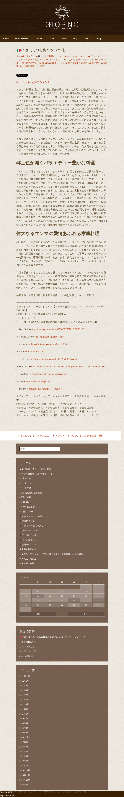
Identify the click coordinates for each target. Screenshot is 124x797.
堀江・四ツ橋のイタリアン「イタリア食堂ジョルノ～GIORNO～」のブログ (47, 792)
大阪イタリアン (57, 62)
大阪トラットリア (74, 62)
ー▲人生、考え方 (27, 558)
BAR (69, 56)
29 (86, 605)
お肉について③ (26, 646)
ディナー (44, 59)
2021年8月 (24, 690)
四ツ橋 (41, 62)
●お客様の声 (25, 478)
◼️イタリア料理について (50, 56)
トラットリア (55, 59)
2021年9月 (24, 685)
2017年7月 (24, 746)
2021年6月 (24, 699)
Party (74, 38)
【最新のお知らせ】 (28, 641)
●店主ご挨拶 (25, 497)
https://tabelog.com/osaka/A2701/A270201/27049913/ (57, 329)
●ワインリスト (26, 488)
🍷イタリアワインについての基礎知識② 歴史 (79, 435)
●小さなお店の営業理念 (30, 492)
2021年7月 (24, 695)
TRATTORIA (85, 56)
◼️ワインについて (28, 539)
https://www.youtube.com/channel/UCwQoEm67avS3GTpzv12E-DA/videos (68, 366)
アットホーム (97, 56)
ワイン (66, 59)
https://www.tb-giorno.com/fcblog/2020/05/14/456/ (53, 359)
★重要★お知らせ (27, 549)
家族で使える (95, 62)
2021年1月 (24, 713)
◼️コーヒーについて (29, 530)
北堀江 (79, 59)
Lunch (51, 38)
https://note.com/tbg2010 (38, 381)
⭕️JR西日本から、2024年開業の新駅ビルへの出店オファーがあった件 (52, 637)
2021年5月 (24, 704)
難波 (42, 65)
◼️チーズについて (28, 535)
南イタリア (88, 59)
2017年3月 (24, 756)
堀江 (47, 62)
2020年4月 (24, 723)
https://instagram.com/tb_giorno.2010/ (49, 344)
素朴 (27, 65)
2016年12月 (24, 770)
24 (25, 605)
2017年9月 (24, 742)
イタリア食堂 (32, 59)
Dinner (39, 38)
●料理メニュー (26, 511)
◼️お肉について (27, 521)
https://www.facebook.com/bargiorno (49, 374)
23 (98, 600)
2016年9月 (24, 784)
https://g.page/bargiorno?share (49, 336)
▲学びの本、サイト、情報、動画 (35, 469)
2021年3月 (24, 709)
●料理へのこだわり (28, 506)
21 (74, 600)
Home (6, 38)
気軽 (22, 65)
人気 (72, 59)
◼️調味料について (28, 544)
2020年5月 (24, 718)
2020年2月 (24, 732)
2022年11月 (24, 676)
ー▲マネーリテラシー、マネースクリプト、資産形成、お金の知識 (51, 554)
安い (86, 62)
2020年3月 (24, 728)
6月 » (86, 614)
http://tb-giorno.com (34, 351)
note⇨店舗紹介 (26, 656)
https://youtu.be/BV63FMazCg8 (32, 82)
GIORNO (75, 56)
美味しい (34, 65)
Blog (99, 38)
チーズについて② (27, 651)
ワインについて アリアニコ (32, 435)
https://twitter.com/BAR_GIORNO (45, 389)
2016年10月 (24, 779)
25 (38, 605)
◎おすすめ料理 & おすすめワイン (36, 473)
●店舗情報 (24, 502)
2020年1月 (24, 737)
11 (38, 595)
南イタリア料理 (29, 62)
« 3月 (37, 614)
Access (87, 38)
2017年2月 (24, 761)
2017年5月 (24, 751)
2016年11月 (24, 775)
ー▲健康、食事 (26, 563)
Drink (63, 38)
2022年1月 (24, 680)
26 (50, 605)
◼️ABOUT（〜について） (31, 516)
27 (62, 605)
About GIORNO (22, 38)
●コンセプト (25, 483)
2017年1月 (24, 765)
